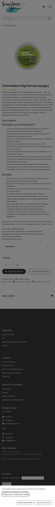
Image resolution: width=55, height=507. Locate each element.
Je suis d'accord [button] (43, 502)
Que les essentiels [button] (24, 502)
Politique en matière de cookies (15, 494)
